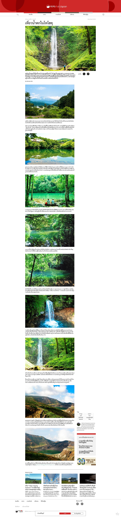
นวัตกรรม (72, 14)
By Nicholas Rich (29, 81)
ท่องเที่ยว (31, 14)
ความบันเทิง (58, 14)
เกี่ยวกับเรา (17, 506)
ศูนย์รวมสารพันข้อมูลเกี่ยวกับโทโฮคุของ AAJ (45, 464)
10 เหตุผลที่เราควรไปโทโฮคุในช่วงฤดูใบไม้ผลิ (86, 452)
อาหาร (44, 14)
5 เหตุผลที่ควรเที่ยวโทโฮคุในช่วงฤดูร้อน (86, 441)
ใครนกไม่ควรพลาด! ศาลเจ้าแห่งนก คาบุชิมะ (85, 446)
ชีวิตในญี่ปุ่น (85, 14)
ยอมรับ (65, 513)
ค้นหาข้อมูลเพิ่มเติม (77, 513)
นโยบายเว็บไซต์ (25, 506)
